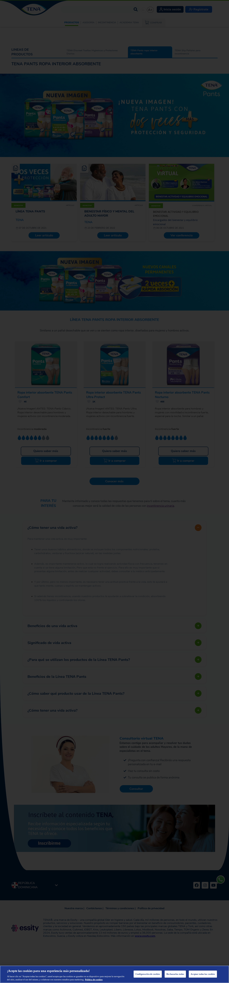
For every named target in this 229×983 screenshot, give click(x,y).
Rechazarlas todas (175, 974)
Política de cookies (94, 979)
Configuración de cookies (147, 974)
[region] (114, 974)
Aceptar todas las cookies (203, 974)
